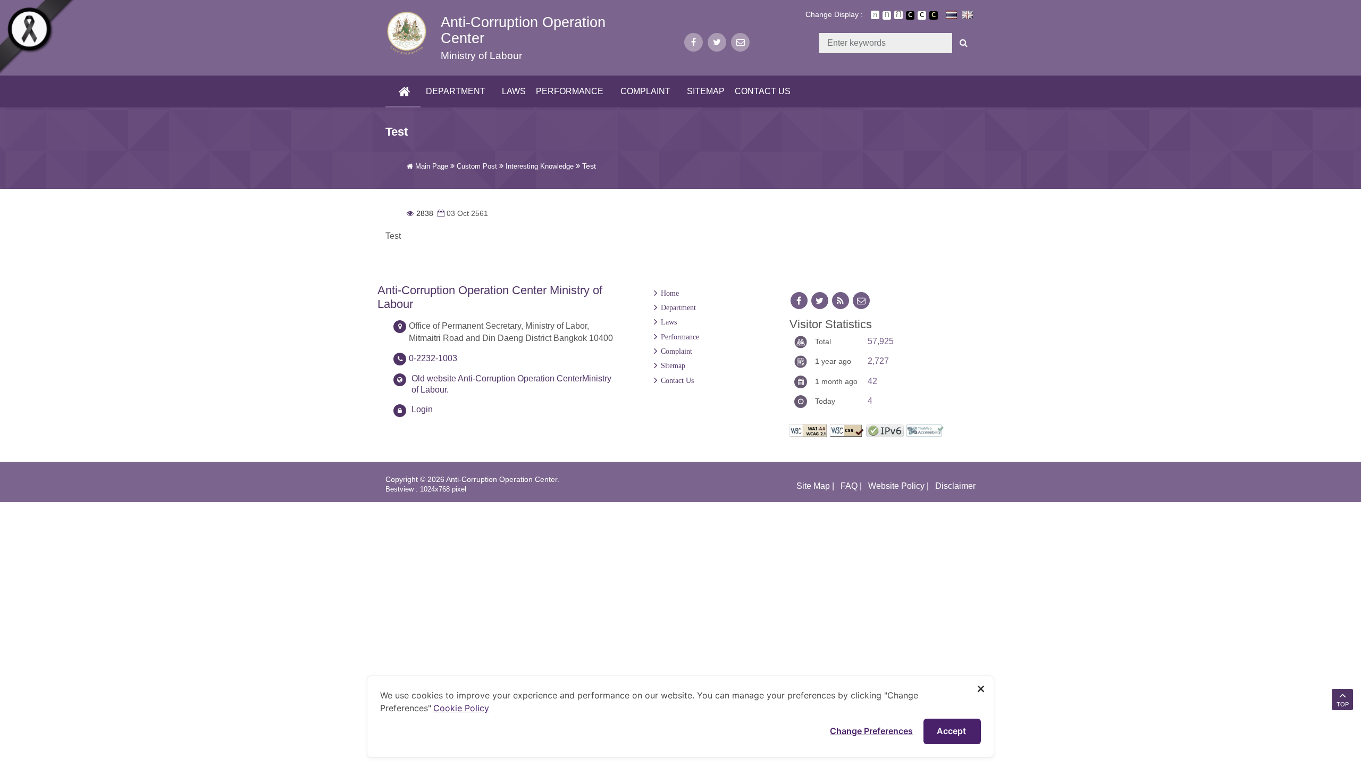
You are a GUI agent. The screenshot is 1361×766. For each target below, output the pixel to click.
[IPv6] (885, 429)
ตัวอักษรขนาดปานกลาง (887, 15)
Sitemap (706, 91)
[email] (740, 42)
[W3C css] (846, 429)
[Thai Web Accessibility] (925, 429)
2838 (420, 214)
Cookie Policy (461, 708)
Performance (569, 91)
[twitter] (717, 42)
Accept (952, 731)
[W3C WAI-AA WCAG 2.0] (808, 429)
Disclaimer (955, 485)
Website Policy (896, 485)
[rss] (840, 300)
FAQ (849, 485)
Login (422, 409)
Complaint (645, 91)
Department (455, 91)
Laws (514, 91)
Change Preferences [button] (871, 731)
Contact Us (763, 91)
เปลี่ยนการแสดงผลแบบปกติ (922, 15)
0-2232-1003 (433, 358)
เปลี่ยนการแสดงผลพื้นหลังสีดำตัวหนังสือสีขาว (910, 15)
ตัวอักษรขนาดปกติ (875, 15)
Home (670, 293)
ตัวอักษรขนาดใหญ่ (898, 15)
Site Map (813, 485)
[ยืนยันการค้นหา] (964, 43)
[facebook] (693, 42)
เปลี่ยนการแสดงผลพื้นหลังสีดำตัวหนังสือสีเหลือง (933, 15)
